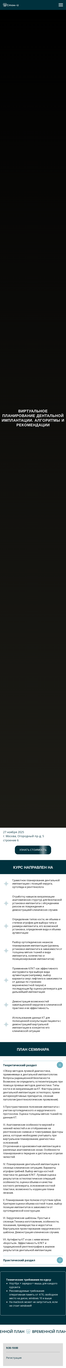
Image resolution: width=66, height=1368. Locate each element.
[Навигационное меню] (61, 4)
